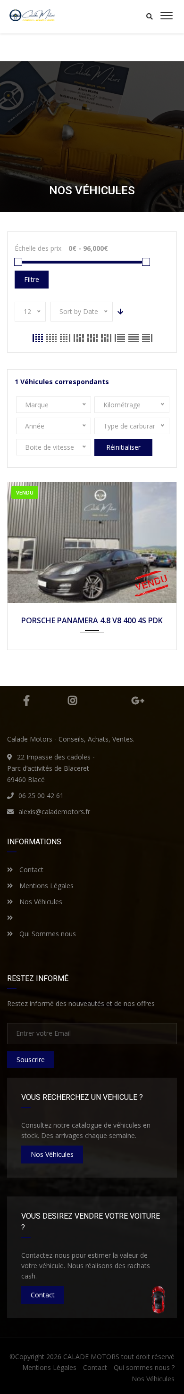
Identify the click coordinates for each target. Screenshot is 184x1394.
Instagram (72, 700)
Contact (30, 869)
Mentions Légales (45, 885)
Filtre (31, 279)
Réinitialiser (123, 447)
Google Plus (138, 700)
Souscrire (31, 1059)
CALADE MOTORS (91, 1356)
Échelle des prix (38, 248)
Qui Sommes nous (46, 933)
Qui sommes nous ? (144, 1367)
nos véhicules (52, 1154)
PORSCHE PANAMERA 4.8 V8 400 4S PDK (92, 620)
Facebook (26, 700)
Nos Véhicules (39, 901)
